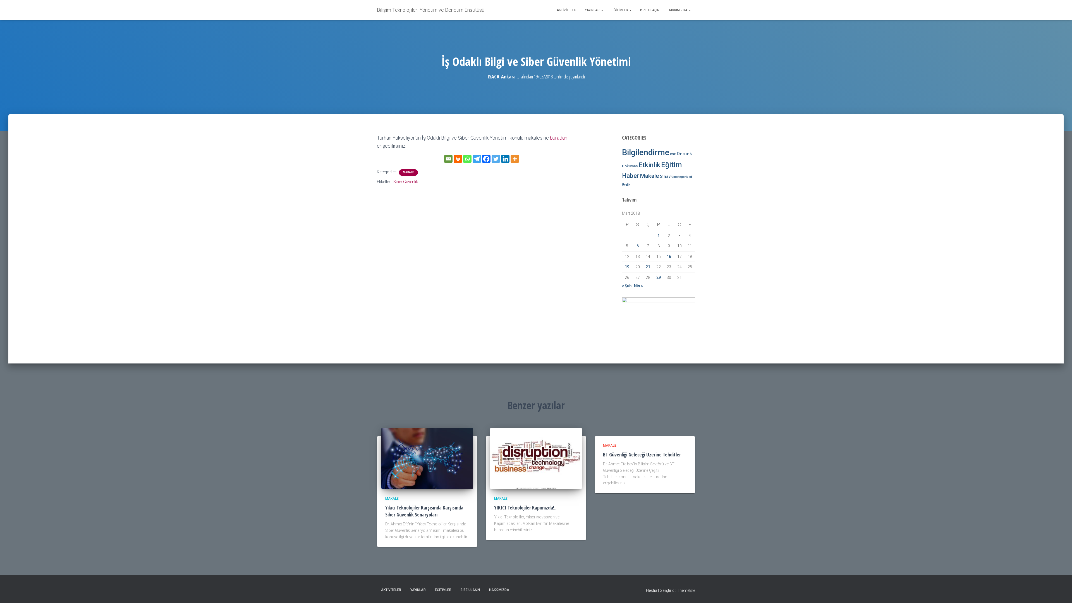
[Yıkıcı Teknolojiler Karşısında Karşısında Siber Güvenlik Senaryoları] (427, 458)
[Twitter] (496, 159)
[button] (601, 10)
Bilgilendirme (645, 152)
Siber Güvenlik (405, 182)
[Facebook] (486, 159)
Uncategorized (681, 177)
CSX (673, 154)
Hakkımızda (678, 10)
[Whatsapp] (467, 159)
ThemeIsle (686, 590)
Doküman (630, 166)
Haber (630, 176)
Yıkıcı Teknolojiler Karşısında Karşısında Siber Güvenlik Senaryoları (424, 511)
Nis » (638, 286)
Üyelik (626, 184)
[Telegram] (477, 159)
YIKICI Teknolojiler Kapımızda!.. (525, 507)
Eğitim (671, 165)
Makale (408, 172)
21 (648, 267)
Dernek (684, 153)
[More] (515, 159)
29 (658, 277)
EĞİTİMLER (620, 10)
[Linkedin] (505, 159)
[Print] (458, 159)
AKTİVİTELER (566, 10)
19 (627, 267)
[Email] (448, 159)
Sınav (665, 176)
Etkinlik (649, 165)
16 (669, 256)
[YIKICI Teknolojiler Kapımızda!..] (536, 458)
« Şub (626, 286)
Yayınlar (592, 10)
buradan (558, 138)
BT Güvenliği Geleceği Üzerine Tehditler (642, 454)
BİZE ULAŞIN (649, 10)
